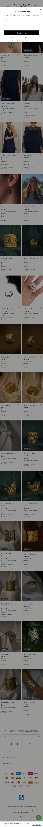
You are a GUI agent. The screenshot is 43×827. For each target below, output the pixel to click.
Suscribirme (21, 33)
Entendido (36, 824)
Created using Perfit (21, 40)
